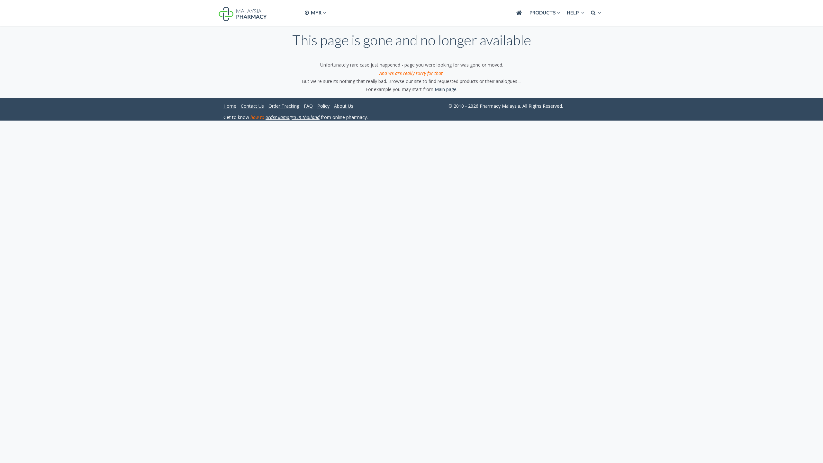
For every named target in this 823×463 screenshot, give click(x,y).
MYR (315, 12)
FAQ (308, 106)
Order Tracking (283, 106)
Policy (323, 106)
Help (573, 12)
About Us (343, 106)
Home (229, 106)
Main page (446, 89)
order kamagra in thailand (293, 117)
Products (542, 12)
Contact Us (252, 106)
